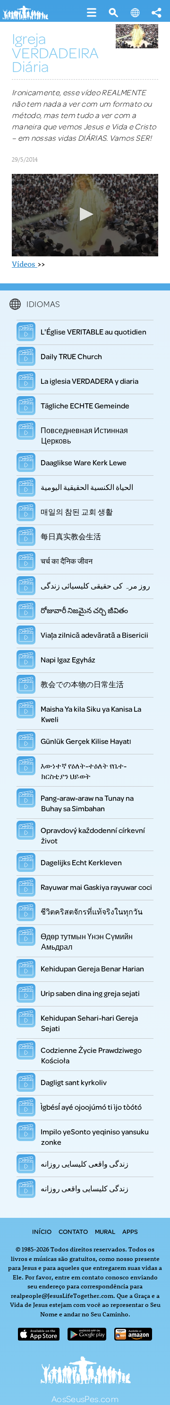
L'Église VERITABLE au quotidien (93, 331)
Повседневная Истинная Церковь (84, 435)
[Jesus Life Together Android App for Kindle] (133, 1337)
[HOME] (28, 17)
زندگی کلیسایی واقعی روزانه (84, 1188)
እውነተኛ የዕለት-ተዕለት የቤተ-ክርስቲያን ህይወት (84, 771)
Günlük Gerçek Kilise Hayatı (86, 740)
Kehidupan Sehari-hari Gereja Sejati (89, 1023)
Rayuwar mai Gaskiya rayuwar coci (96, 886)
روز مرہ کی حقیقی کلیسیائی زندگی (95, 585)
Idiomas (43, 304)
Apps (130, 1231)
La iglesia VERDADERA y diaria (89, 380)
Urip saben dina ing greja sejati (90, 993)
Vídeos (24, 264)
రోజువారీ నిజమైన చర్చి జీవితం (84, 610)
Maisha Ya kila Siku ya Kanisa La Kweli (91, 714)
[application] (85, 215)
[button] (85, 214)
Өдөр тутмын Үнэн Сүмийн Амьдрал (87, 941)
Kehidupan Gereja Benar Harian (92, 968)
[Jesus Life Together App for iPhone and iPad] (39, 1337)
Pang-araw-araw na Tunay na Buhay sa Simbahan (87, 803)
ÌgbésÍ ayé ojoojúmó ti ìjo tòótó (91, 1106)
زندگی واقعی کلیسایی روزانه (84, 1163)
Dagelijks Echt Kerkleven (81, 862)
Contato (73, 1231)
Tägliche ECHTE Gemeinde (85, 405)
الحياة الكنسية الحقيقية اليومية (87, 486)
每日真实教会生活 (71, 536)
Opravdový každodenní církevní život (93, 835)
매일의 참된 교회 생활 (77, 511)
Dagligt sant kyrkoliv (74, 1082)
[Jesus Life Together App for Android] (87, 1337)
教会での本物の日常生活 (82, 684)
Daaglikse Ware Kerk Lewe (84, 462)
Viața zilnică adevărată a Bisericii (94, 634)
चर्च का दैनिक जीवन (67, 560)
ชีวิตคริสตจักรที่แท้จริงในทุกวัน (92, 911)
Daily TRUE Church (71, 356)
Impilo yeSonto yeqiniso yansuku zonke (95, 1137)
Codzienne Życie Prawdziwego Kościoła (91, 1055)
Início (41, 1231)
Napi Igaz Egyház (68, 659)
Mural (105, 1231)
